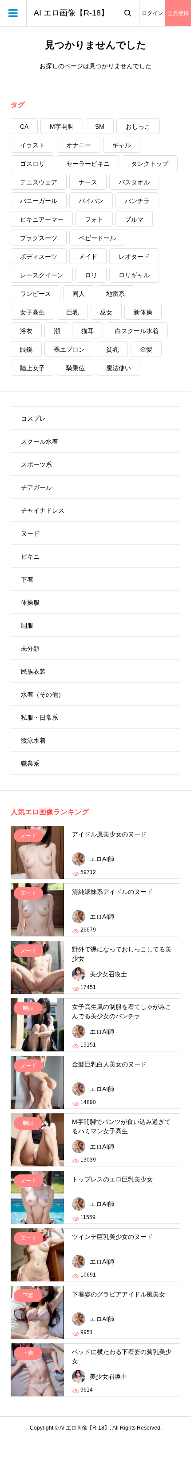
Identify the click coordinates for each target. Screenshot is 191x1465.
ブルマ (134, 219)
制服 (27, 625)
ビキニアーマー (42, 219)
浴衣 (26, 330)
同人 (78, 293)
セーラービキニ (88, 163)
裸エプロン (69, 349)
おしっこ (138, 126)
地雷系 (115, 293)
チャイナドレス (42, 510)
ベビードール (97, 238)
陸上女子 (32, 368)
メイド (88, 256)
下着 (27, 579)
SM (99, 126)
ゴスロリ (32, 163)
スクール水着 (39, 441)
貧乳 (112, 349)
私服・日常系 (39, 717)
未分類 (30, 648)
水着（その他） (42, 694)
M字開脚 (62, 126)
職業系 (30, 763)
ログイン (152, 13)
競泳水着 (33, 740)
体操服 (30, 602)
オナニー (78, 145)
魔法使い (118, 368)
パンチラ (137, 200)
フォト (94, 219)
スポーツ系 (36, 464)
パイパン (91, 200)
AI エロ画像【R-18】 (71, 12)
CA (24, 126)
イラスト (32, 145)
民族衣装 (33, 671)
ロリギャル (134, 275)
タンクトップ (149, 163)
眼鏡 (26, 349)
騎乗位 (75, 368)
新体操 (143, 312)
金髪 (146, 349)
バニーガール (38, 200)
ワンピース (35, 293)
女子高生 (32, 312)
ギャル (121, 145)
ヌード (30, 533)
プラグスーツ (38, 238)
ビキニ (30, 556)
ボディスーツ (38, 256)
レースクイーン (42, 275)
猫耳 (87, 330)
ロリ (91, 275)
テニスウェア (38, 182)
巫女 (106, 312)
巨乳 (72, 312)
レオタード (134, 256)
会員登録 (178, 13)
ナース (88, 182)
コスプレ (33, 418)
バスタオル (134, 182)
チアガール (36, 487)
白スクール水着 (137, 330)
